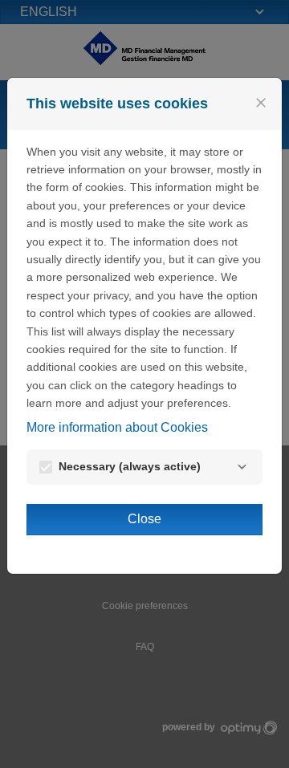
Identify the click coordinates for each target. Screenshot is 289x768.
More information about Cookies (117, 427)
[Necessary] (241, 467)
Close (144, 519)
